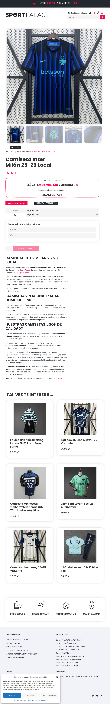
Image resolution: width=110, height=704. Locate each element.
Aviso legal (44, 700)
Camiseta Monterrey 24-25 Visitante (28, 569)
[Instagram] (93, 696)
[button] (57, 677)
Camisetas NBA (63, 653)
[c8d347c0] (54, 76)
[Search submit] (102, 17)
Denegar (30, 695)
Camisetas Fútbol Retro (67, 643)
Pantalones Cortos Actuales (70, 656)
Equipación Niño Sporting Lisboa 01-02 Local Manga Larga (27, 443)
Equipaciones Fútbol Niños (68, 650)
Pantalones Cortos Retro (68, 659)
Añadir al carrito (26, 248)
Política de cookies (20, 700)
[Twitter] (102, 696)
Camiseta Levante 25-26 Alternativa (77, 505)
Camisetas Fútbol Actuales (69, 640)
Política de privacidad (33, 700)
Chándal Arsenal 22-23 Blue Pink (79, 569)
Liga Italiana (24, 272)
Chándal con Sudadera (67, 666)
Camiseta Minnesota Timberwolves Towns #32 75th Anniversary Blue (26, 507)
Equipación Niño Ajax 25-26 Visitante (79, 441)
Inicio (7, 152)
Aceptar (12, 695)
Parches (16, 211)
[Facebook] (97, 696)
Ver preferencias (49, 695)
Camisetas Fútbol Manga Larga (70, 646)
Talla (15, 215)
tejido (12, 352)
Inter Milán (25, 152)
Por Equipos (15, 152)
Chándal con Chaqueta (67, 662)
